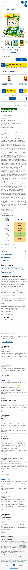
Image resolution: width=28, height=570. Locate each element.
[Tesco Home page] (6, 2)
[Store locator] (25, 2)
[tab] (8, 43)
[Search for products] (25, 5)
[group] (9, 88)
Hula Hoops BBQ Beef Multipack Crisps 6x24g (7, 83)
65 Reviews (13, 52)
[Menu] (2, 2)
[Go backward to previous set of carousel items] (22, 105)
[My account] (22, 2)
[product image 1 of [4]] (14, 25)
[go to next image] (25, 42)
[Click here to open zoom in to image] (3, 35)
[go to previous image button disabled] (2, 42)
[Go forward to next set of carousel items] (25, 105)
